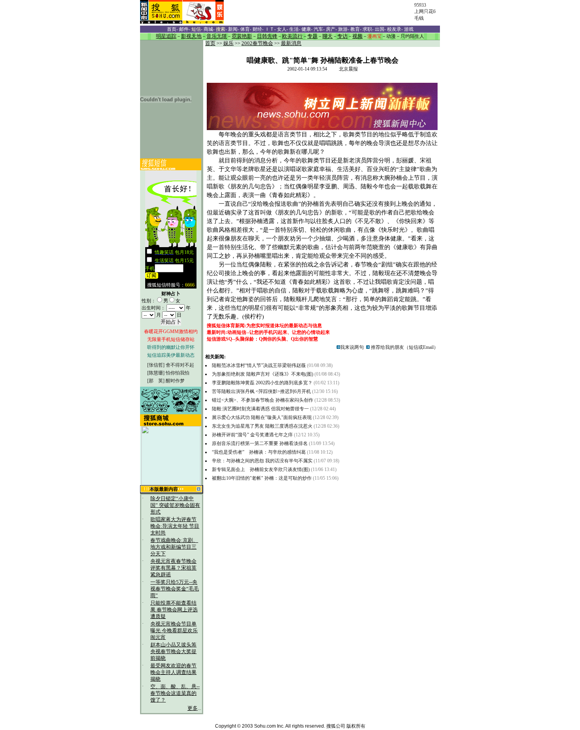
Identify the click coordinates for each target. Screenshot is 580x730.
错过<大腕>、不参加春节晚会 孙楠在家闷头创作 (263, 400)
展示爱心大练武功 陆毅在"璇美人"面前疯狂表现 (262, 417)
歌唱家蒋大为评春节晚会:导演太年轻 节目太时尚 (174, 526)
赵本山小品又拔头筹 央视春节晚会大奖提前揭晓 (173, 651)
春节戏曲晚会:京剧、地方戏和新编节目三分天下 (174, 547)
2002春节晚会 (257, 43)
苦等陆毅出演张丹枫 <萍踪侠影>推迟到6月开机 (261, 391)
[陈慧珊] (156, 373)
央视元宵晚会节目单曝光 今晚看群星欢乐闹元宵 (174, 630)
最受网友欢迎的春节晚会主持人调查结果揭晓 (173, 672)
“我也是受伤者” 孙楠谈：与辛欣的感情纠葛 (259, 452)
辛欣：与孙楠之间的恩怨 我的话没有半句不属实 (263, 461)
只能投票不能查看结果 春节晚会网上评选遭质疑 (174, 609)
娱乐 (228, 43)
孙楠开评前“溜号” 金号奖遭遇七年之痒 (252, 435)
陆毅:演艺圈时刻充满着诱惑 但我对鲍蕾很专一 (260, 409)
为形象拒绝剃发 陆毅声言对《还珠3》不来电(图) (262, 374)
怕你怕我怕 (177, 373)
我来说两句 (352, 347)
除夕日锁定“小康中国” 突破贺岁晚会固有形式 (175, 505)
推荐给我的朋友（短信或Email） (404, 347)
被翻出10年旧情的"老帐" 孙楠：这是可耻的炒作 (262, 478)
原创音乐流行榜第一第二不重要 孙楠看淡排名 (260, 443)
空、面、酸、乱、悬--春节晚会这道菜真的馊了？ (175, 693)
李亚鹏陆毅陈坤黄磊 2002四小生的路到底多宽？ (262, 382)
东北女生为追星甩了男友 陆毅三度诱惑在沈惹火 (262, 426)
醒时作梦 (175, 381)
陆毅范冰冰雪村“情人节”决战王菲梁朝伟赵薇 (259, 365)
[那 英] (156, 381)
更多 (192, 708)
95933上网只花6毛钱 (425, 11)
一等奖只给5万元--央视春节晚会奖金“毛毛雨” (174, 588)
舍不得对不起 (180, 365)
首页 (210, 43)
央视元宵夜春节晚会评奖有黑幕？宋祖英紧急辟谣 (173, 568)
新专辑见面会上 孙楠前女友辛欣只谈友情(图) (261, 469)
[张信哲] (156, 365)
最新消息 (291, 43)
